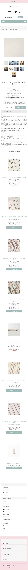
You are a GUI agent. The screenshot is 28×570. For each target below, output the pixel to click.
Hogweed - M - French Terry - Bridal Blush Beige (14, 177)
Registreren (11, 3)
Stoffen (4, 501)
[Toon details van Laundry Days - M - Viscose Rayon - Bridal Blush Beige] (14, 287)
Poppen (4, 528)
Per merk (6, 506)
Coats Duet (5, 495)
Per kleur (6, 517)
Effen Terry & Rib (8, 519)
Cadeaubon (5, 531)
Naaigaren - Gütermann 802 (14, 463)
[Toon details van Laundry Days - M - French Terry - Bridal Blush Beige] (14, 245)
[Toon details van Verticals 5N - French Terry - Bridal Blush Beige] (14, 368)
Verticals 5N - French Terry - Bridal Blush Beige (14, 380)
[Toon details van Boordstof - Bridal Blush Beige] (14, 329)
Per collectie (7, 504)
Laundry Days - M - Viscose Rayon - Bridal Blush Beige (14, 300)
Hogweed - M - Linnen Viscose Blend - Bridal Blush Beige (14, 217)
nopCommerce (16, 567)
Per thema (6, 514)
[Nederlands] (13, 2)
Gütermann (5, 492)
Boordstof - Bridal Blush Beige (14, 342)
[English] (11, 2)
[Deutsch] (16, 2)
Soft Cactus (5, 487)
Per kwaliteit (7, 509)
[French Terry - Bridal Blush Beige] (6, 63)
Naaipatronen (6, 525)
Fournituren (6, 523)
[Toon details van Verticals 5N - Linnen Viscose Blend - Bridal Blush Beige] (14, 408)
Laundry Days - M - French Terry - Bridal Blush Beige (14, 259)
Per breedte (7, 511)
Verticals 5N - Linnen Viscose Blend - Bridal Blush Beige (14, 422)
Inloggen (17, 3)
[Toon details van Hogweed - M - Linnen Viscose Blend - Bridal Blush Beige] (14, 203)
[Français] (15, 2)
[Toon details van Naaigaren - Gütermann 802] (14, 450)
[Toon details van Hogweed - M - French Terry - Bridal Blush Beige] (14, 164)
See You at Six (15, 92)
